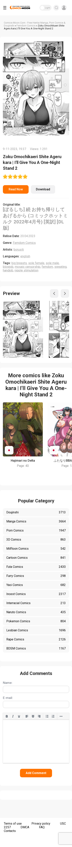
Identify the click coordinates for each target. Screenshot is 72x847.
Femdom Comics (24, 243)
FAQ (42, 827)
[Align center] (33, 716)
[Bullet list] (47, 716)
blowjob (8, 267)
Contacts (10, 831)
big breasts (19, 263)
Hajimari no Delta (23, 460)
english (25, 256)
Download (43, 189)
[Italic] (13, 716)
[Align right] (39, 716)
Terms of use (13, 823)
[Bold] (6, 716)
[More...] (61, 716)
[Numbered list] (53, 716)
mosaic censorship (27, 267)
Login (64, 8)
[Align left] (27, 716)
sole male (52, 263)
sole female (36, 263)
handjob (8, 270)
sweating (60, 267)
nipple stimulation (26, 270)
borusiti (19, 249)
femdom (47, 267)
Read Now (16, 189)
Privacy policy (40, 823)
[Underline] (19, 716)
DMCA (25, 827)
